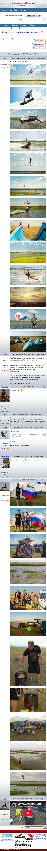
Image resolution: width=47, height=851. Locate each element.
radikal (12, 441)
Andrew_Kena (4, 456)
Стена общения (10, 10)
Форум (16, 10)
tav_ (5, 480)
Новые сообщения (19, 25)
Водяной (5, 387)
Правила (33, 25)
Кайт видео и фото (16, 32)
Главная (3, 10)
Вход (40, 16)
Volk (5, 58)
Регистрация (30, 16)
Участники (6, 28)
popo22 (5, 427)
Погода (23, 10)
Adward (4, 354)
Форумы (5, 25)
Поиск (15, 28)
